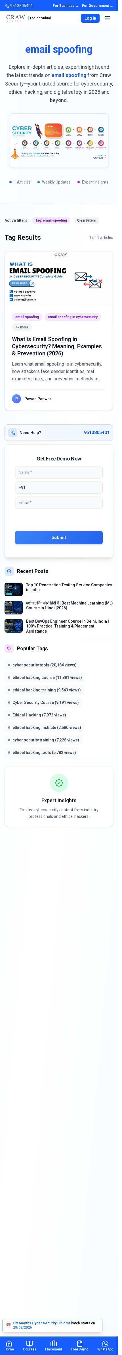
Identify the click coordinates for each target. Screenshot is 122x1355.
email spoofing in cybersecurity (73, 317)
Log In (90, 18)
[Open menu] (107, 18)
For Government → (97, 6)
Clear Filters (86, 220)
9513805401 (97, 432)
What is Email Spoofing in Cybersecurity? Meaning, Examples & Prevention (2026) (57, 346)
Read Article (59, 279)
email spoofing (27, 317)
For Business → (66, 6)
